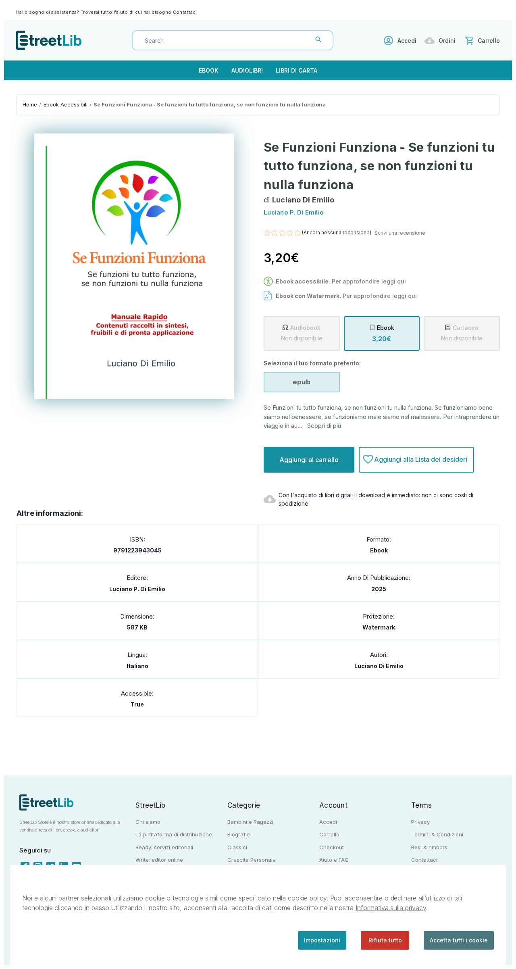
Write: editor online (159, 859)
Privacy (420, 822)
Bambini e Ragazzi (250, 822)
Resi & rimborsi (430, 847)
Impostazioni (322, 940)
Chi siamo (147, 822)
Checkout (331, 847)
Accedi (406, 40)
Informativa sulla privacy (391, 908)
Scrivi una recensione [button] (400, 233)
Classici (237, 847)
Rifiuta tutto (385, 940)
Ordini (447, 40)
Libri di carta (296, 70)
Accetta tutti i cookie (459, 940)
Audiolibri (247, 70)
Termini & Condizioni (437, 834)
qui (412, 295)
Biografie (238, 834)
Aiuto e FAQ (334, 859)
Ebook (208, 70)
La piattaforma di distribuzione (173, 834)
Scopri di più (324, 425)
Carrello (329, 834)
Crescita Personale (251, 859)
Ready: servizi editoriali (164, 847)
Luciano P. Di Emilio (137, 589)
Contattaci (185, 12)
